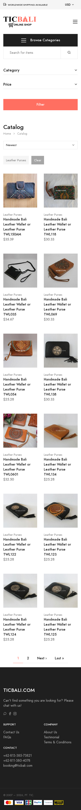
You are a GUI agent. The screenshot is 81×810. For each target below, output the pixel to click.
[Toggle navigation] (75, 21)
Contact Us (11, 732)
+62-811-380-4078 (16, 760)
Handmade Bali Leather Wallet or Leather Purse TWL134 (57, 467)
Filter (40, 104)
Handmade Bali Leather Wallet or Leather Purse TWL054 (17, 387)
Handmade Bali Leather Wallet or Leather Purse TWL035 (17, 307)
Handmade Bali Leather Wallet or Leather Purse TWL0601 (17, 467)
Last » (59, 658)
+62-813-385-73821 (17, 755)
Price (7, 84)
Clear (37, 160)
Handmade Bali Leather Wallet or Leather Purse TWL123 (57, 547)
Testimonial (51, 737)
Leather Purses (12, 215)
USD (68, 5)
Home (7, 134)
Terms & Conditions (57, 742)
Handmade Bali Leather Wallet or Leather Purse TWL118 (57, 227)
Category (11, 70)
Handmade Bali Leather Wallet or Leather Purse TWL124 (17, 627)
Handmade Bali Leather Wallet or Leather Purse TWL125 (57, 627)
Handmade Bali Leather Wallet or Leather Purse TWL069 (57, 307)
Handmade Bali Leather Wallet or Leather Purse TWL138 (57, 387)
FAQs (7, 737)
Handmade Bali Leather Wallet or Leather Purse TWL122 (17, 547)
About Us (50, 732)
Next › (42, 658)
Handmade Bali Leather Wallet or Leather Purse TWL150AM (17, 227)
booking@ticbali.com (17, 765)
